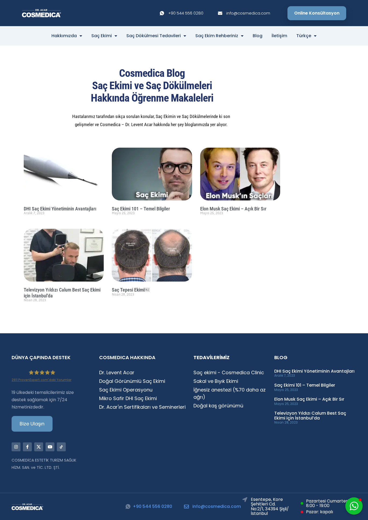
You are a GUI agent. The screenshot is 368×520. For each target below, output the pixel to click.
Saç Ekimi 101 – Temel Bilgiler (141, 209)
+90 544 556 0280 (152, 506)
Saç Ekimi (101, 35)
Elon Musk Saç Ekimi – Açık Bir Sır (233, 209)
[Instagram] (16, 446)
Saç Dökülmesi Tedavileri (153, 35)
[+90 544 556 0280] (128, 506)
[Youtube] (50, 446)
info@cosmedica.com (216, 506)
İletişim (279, 35)
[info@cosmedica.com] (186, 506)
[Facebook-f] (27, 446)
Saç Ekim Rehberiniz (216, 35)
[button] (354, 506)
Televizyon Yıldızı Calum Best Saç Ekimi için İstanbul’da (310, 415)
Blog (257, 35)
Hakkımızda (64, 35)
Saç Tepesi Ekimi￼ (130, 290)
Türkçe (303, 35)
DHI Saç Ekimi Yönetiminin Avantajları (60, 209)
